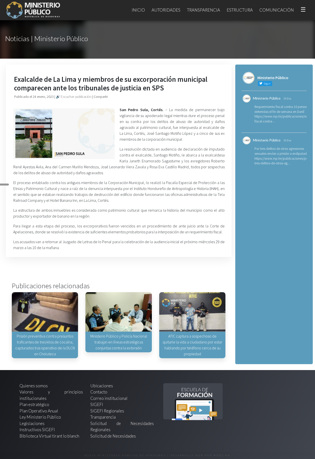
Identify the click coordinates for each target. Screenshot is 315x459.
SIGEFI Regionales (107, 410)
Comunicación (276, 10)
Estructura (240, 10)
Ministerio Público (267, 98)
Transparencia (203, 10)
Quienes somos (33, 385)
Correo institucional (108, 398)
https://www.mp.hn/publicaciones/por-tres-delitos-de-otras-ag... (282, 161)
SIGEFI (96, 404)
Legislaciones (32, 423)
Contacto (98, 391)
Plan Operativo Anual (38, 410)
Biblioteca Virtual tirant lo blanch (49, 436)
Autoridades (166, 10)
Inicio (138, 10)
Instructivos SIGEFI (37, 429)
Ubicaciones (101, 385)
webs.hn (222, 455)
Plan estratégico (34, 404)
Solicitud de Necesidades (113, 436)
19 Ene (287, 98)
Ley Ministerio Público (40, 417)
